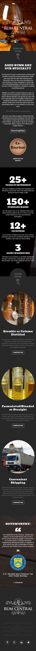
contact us (18, 352)
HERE (11, 111)
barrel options (18, 130)
